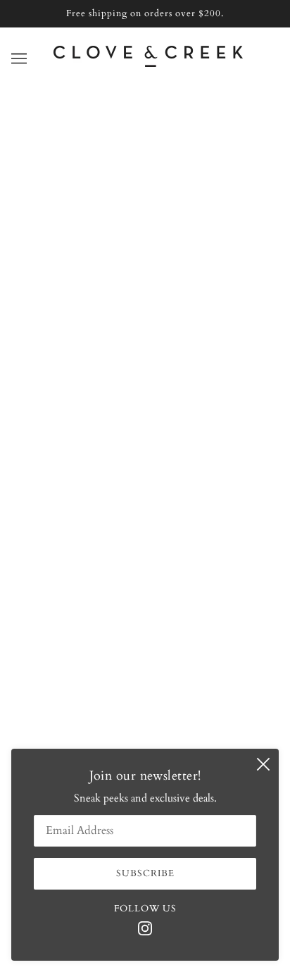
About (145, 375)
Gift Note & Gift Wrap (145, 482)
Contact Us (145, 397)
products (163, 258)
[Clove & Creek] (148, 63)
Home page (153, 242)
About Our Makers (145, 418)
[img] (145, 927)
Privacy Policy (145, 547)
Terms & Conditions (145, 525)
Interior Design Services (145, 439)
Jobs (145, 504)
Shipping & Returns (145, 461)
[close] (263, 764)
